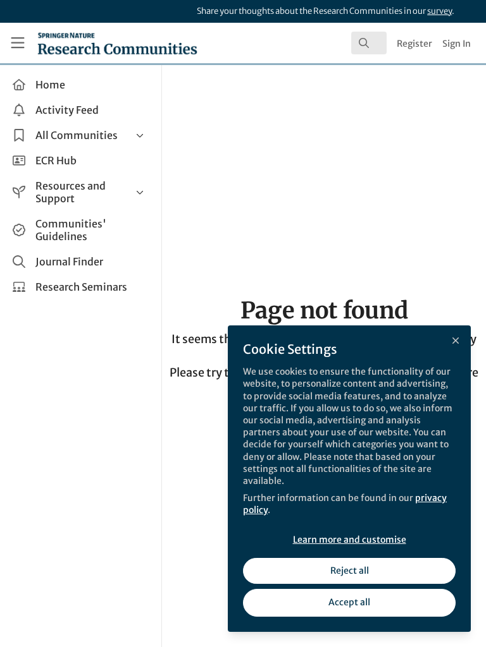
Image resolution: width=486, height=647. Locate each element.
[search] (369, 43)
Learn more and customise (349, 539)
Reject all (349, 570)
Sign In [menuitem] (456, 43)
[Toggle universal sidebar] (17, 43)
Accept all (349, 602)
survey (439, 11)
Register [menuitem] (414, 43)
